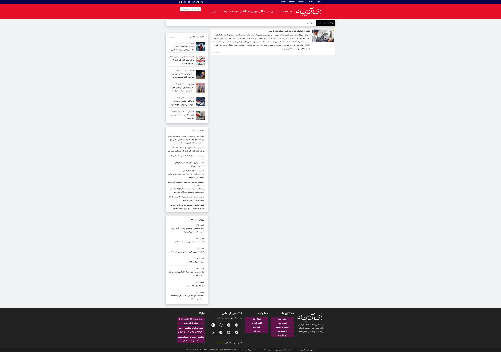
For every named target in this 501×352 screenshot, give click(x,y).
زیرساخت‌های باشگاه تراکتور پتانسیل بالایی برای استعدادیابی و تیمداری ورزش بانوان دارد (182, 50)
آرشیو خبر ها (171, 36)
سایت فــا (220, 342)
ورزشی (318, 1)
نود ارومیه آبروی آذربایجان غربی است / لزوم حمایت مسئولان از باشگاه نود (183, 91)
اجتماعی (301, 1)
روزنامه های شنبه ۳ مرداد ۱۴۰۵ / (302, 23)
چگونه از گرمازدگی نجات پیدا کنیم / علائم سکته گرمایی (289, 31)
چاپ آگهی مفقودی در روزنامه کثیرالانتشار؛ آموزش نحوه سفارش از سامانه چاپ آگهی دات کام (181, 104)
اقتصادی (291, 1)
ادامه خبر (216, 52)
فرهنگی (282, 1)
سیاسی (310, 1)
